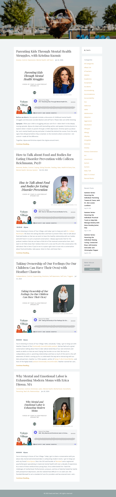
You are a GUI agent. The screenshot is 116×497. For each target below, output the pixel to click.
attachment (88, 159)
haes (59, 167)
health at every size (68, 167)
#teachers (88, 71)
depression (32, 60)
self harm (50, 60)
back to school (89, 174)
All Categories (89, 64)
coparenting (37, 276)
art (85, 155)
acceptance (88, 83)
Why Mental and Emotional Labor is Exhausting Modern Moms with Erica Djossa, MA (42, 380)
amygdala (87, 140)
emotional (34, 389)
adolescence (88, 113)
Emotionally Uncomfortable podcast (44, 346)
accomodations (89, 94)
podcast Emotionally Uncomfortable (45, 362)
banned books (89, 178)
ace (85, 102)
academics (87, 79)
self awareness (54, 276)
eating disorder (45, 167)
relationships (34, 391)
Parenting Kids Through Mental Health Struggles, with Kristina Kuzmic (43, 53)
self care (63, 276)
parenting (19, 391)
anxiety (18, 60)
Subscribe (92, 269)
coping (36, 167)
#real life (87, 67)
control (24, 60)
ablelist (86, 75)
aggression (88, 121)
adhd (86, 109)
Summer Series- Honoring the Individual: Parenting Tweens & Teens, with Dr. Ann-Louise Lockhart (92, 199)
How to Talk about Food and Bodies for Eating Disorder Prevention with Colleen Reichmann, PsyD (45, 158)
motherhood (58, 389)
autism (86, 163)
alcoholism (88, 125)
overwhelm (67, 389)
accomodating (89, 90)
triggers (70, 276)
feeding (54, 167)
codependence (21, 276)
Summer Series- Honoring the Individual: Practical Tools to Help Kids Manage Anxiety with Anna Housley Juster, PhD (91, 220)
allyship (87, 136)
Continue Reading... (23, 144)
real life (26, 391)
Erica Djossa (31, 461)
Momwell (59, 461)
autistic (86, 167)
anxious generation (91, 151)
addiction (87, 106)
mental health (41, 60)
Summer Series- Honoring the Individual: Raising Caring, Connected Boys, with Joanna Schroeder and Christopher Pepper (91, 242)
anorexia (19, 167)
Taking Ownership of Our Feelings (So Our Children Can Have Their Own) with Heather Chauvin (46, 267)
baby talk (87, 171)
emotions (45, 276)
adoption (87, 117)
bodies (25, 167)
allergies (87, 129)
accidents (87, 87)
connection (20, 389)
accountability (89, 98)
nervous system (32, 170)
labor (40, 389)
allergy (86, 132)
